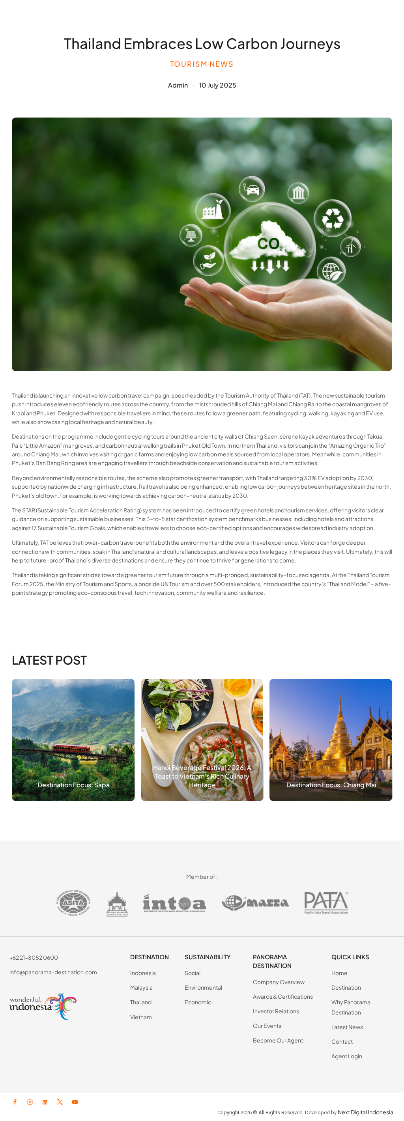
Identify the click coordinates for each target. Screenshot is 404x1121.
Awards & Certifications (283, 996)
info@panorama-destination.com (53, 971)
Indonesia (143, 972)
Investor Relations (276, 1011)
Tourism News (202, 63)
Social (192, 972)
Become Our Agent (278, 1040)
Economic (198, 1001)
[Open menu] (387, 15)
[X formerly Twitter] (59, 1102)
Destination (346, 987)
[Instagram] (30, 1102)
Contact (342, 1041)
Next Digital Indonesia (365, 1111)
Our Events (267, 1025)
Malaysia (141, 987)
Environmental (203, 987)
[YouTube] (74, 1102)
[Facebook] (15, 1102)
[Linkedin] (44, 1102)
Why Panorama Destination (350, 1006)
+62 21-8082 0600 (33, 957)
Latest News (347, 1026)
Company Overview (279, 981)
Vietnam (141, 1016)
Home (339, 972)
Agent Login (346, 1055)
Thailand (141, 1001)
